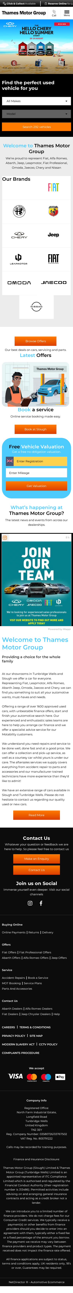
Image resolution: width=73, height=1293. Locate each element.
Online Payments (14, 932)
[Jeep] (54, 235)
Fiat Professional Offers (35, 952)
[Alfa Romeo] (19, 212)
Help (57, 1014)
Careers (8, 1027)
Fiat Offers (9, 952)
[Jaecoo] (54, 283)
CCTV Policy (48, 1044)
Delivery (47, 932)
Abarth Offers (11, 958)
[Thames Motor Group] (24, 13)
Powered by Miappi (59, 629)
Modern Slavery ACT (18, 1044)
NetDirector (17, 1282)
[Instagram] (30, 903)
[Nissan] (36, 307)
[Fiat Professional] (54, 259)
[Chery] (19, 235)
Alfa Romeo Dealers (38, 1008)
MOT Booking (11, 983)
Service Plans (33, 983)
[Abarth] (54, 212)
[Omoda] (19, 283)
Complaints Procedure (20, 1053)
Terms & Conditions (35, 1027)
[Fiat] (54, 188)
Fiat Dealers (10, 1014)
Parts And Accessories (17, 988)
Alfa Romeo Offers (35, 958)
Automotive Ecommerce (47, 1282)
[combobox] (36, 101)
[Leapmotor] (19, 259)
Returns (33, 932)
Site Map (36, 1036)
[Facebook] (41, 903)
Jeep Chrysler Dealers (36, 1014)
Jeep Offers (59, 958)
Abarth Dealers (12, 1008)
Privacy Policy (13, 1036)
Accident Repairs (13, 978)
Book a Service (38, 978)
